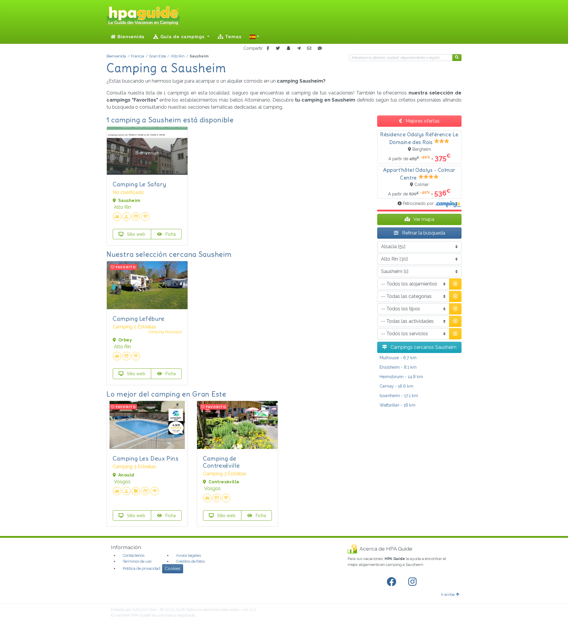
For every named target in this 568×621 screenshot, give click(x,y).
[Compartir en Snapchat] (288, 48)
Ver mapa (423, 219)
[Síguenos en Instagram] (413, 582)
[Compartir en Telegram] (298, 48)
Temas (233, 36)
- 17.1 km (399, 395)
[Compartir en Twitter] (278, 48)
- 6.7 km (398, 357)
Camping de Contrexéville (221, 462)
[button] (254, 37)
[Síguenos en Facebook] (393, 582)
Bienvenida (130, 36)
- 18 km (397, 404)
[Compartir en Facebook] (268, 48)
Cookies (172, 568)
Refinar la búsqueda (423, 233)
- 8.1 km (398, 367)
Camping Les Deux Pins (146, 458)
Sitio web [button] (135, 234)
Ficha (170, 234)
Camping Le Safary (139, 184)
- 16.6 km (396, 386)
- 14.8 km (401, 376)
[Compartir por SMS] (320, 48)
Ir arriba (448, 594)
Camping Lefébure (138, 318)
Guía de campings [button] (182, 36)
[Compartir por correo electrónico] (309, 48)
